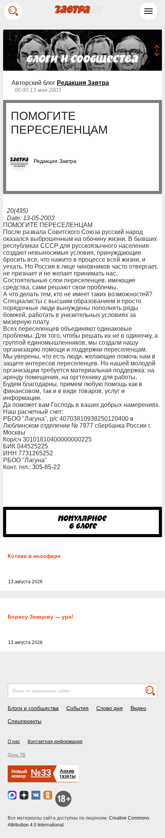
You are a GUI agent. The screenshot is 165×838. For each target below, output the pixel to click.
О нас (14, 741)
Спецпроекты (24, 721)
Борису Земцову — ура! (40, 617)
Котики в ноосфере (34, 556)
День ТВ (16, 755)
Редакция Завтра (83, 83)
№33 (41, 772)
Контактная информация (55, 741)
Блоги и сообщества (33, 708)
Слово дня (109, 708)
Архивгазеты (68, 773)
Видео (138, 708)
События (77, 708)
